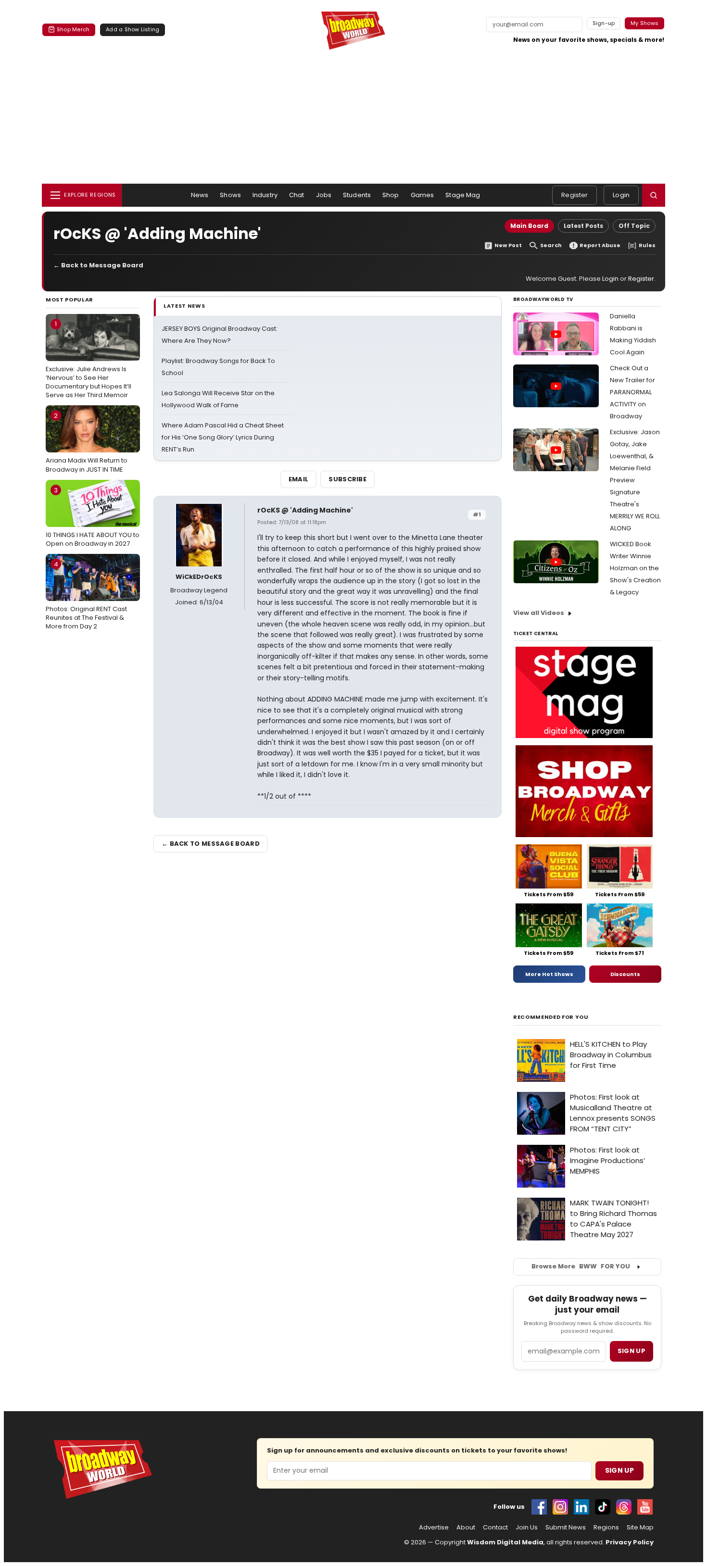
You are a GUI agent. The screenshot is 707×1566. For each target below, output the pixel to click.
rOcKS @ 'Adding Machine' (305, 510)
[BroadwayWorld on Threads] (623, 1507)
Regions (606, 1527)
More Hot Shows (549, 974)
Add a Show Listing (132, 29)
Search (551, 245)
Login (621, 195)
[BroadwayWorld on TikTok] (602, 1507)
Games (422, 195)
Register (574, 195)
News (200, 195)
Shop (390, 195)
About (465, 1527)
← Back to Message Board (98, 265)
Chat (296, 195)
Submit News (565, 1527)
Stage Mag (462, 195)
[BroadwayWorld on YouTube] (645, 1507)
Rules (647, 245)
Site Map (640, 1527)
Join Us (527, 1527)
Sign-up (604, 23)
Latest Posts (583, 226)
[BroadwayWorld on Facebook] (539, 1507)
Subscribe (347, 479)
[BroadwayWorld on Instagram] (560, 1507)
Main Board (529, 226)
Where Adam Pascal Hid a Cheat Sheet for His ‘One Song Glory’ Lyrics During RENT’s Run (223, 437)
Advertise (434, 1527)
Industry (265, 195)
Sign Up (619, 1470)
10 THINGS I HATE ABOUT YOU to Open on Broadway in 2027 (92, 517)
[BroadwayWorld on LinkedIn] (581, 1507)
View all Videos (538, 612)
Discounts (625, 974)
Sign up (631, 1350)
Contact (495, 1527)
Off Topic (634, 226)
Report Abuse (600, 245)
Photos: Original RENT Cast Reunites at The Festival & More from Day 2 (86, 595)
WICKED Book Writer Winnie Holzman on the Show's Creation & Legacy (635, 568)
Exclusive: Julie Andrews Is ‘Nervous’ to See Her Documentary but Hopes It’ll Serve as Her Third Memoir (88, 359)
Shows (230, 195)
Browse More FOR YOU (580, 1266)
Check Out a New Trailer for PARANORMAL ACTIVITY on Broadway (632, 392)
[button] (653, 195)
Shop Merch (73, 29)
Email (299, 479)
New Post (508, 245)
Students (357, 195)
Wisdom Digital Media (505, 1542)
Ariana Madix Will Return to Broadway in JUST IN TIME (86, 442)
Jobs (324, 195)
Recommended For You (551, 1017)
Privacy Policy (630, 1542)
